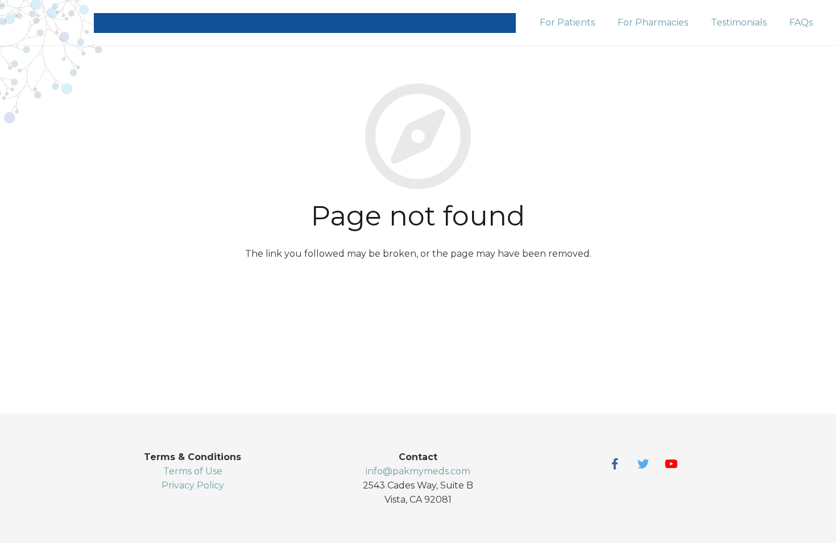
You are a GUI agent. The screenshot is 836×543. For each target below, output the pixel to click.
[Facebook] (615, 464)
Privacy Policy (193, 485)
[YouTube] (671, 464)
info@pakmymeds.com (418, 471)
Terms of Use (192, 471)
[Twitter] (643, 464)
